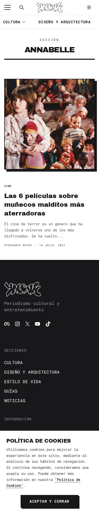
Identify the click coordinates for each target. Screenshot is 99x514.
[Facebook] (7, 324)
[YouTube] (37, 324)
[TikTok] (48, 324)
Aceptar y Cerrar (49, 501)
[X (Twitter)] (27, 324)
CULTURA (12, 21)
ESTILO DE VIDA (22, 381)
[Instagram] (17, 324)
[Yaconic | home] (49, 289)
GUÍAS (10, 391)
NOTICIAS (14, 400)
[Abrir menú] (10, 7)
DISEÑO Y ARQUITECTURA (65, 21)
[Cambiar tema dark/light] (89, 7)
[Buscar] (21, 7)
